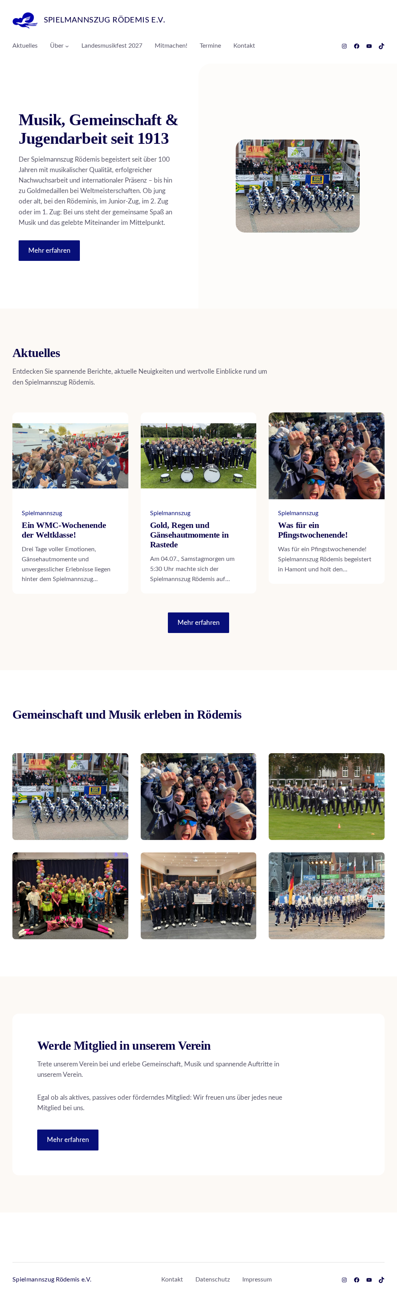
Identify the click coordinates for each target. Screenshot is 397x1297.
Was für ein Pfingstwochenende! (312, 530)
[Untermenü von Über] (67, 46)
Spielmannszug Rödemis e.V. (104, 20)
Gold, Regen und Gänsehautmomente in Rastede (189, 535)
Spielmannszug (42, 513)
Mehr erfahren (49, 250)
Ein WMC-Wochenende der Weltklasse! (64, 530)
